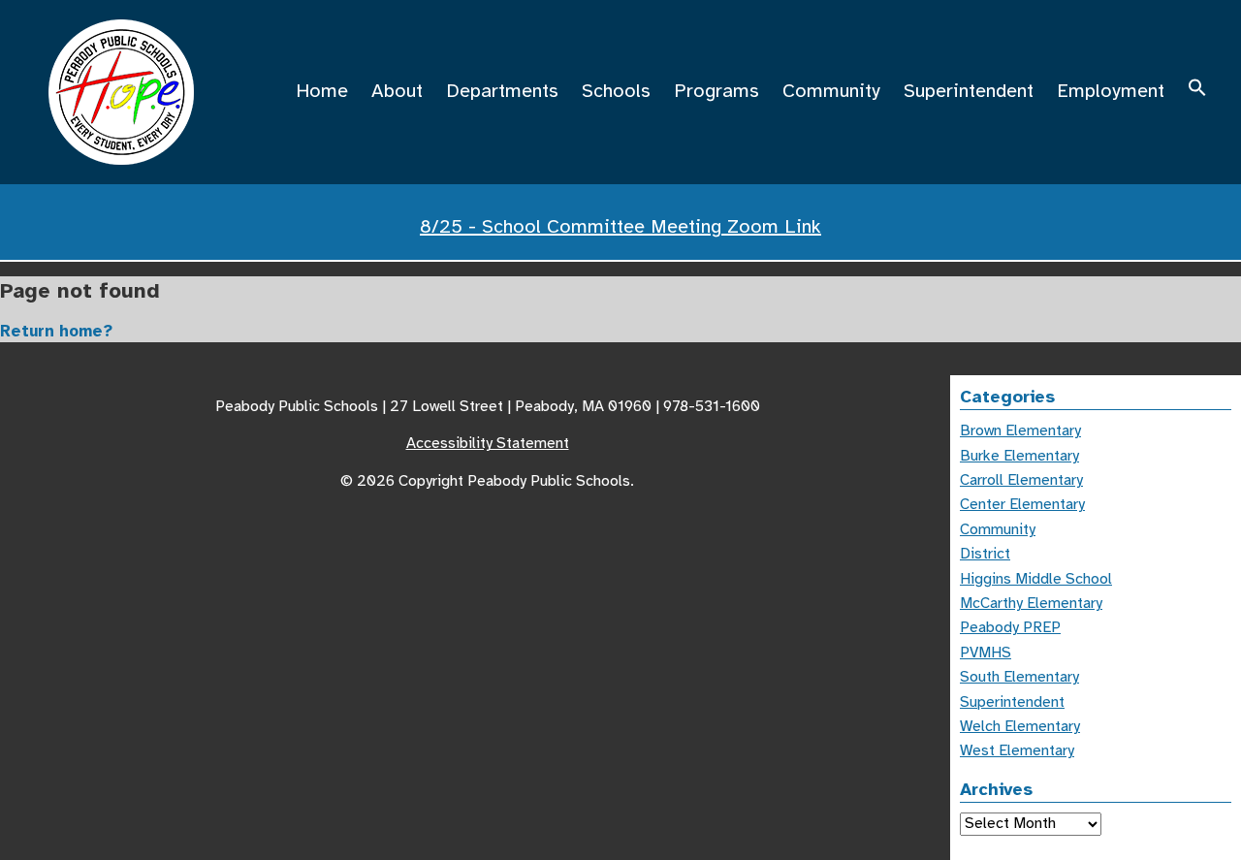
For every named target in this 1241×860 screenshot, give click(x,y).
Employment (1110, 91)
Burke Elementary (1019, 455)
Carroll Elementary (1021, 480)
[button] (1197, 90)
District (985, 553)
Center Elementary (1022, 504)
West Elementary (1017, 750)
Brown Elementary (1020, 430)
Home (322, 91)
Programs (716, 91)
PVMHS (985, 652)
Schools (616, 91)
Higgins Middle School (1036, 579)
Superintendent (969, 91)
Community (831, 91)
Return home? (56, 331)
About (397, 91)
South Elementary (1019, 676)
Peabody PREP (1010, 627)
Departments (502, 91)
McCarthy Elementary (1031, 603)
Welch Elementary (1020, 726)
